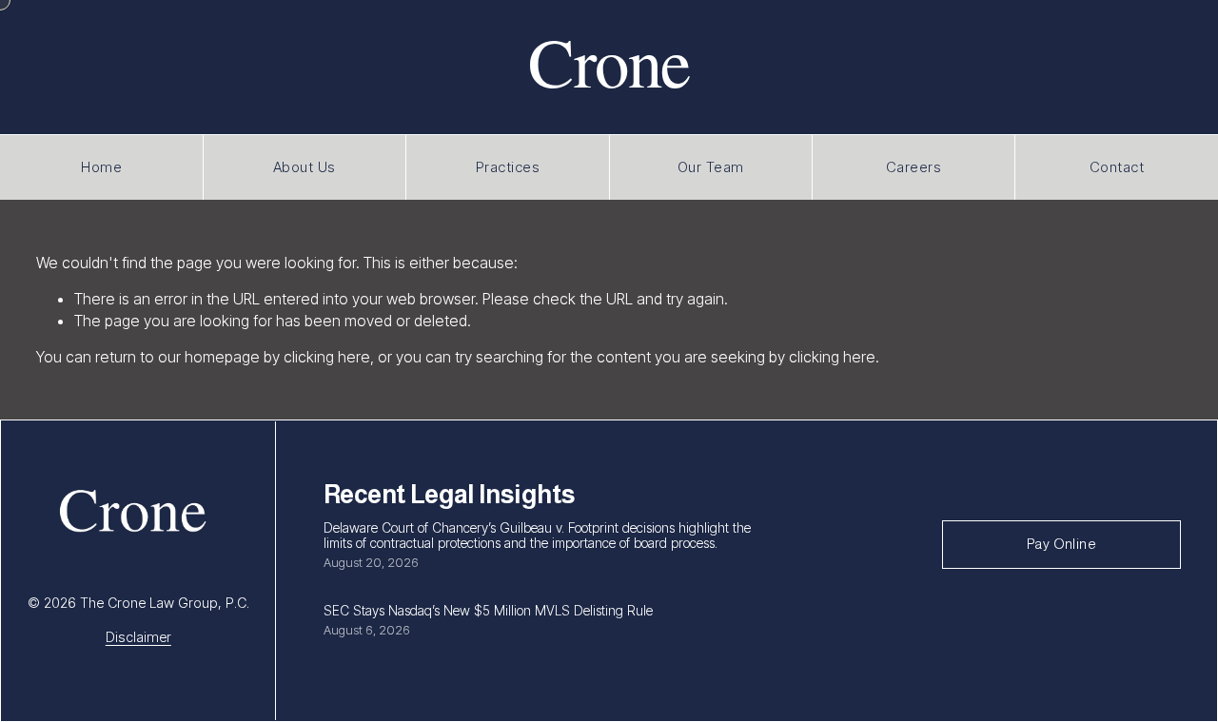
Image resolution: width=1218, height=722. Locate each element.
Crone (609, 60)
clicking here (327, 356)
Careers (914, 167)
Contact (1117, 167)
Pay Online (1061, 544)
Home (101, 167)
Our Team (711, 167)
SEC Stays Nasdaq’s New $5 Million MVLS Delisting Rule (488, 610)
